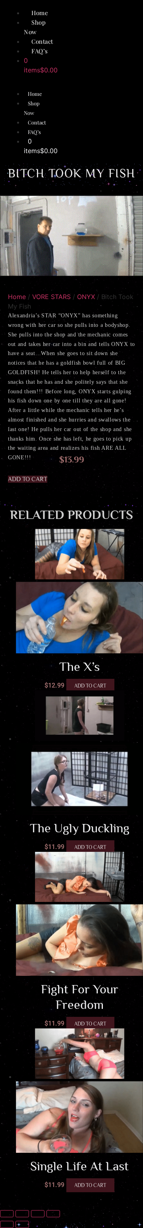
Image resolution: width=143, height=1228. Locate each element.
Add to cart (90, 686)
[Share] (37, 1213)
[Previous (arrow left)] (7, 1224)
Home (35, 93)
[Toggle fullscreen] (22, 1213)
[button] (27, 479)
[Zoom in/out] (7, 1213)
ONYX (86, 297)
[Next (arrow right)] (22, 1224)
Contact (37, 122)
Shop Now (32, 108)
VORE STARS (51, 297)
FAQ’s (39, 51)
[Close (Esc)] (53, 1213)
